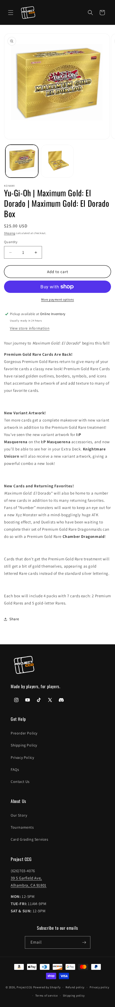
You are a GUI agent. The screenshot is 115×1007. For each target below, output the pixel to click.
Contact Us (20, 781)
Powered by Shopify (47, 987)
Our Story (19, 815)
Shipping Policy (24, 745)
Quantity (10, 242)
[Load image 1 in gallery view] (21, 161)
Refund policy (75, 987)
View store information (29, 328)
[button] (11, 12)
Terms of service (46, 995)
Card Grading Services (29, 839)
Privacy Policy (22, 757)
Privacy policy (99, 987)
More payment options (57, 299)
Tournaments (22, 827)
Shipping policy (74, 995)
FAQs (15, 769)
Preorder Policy (24, 733)
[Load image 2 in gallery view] (57, 161)
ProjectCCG (24, 987)
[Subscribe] (84, 942)
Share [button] (14, 619)
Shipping (9, 233)
